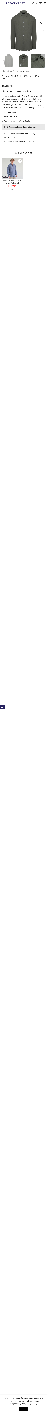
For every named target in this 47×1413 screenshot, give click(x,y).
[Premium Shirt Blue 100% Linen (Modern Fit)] (12, 168)
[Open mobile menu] (3, 3)
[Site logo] (16, 3)
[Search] (34, 3)
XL (12, 189)
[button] (4, 31)
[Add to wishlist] (20, 161)
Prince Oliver (7, 71)
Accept (23, 1409)
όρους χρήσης (31, 1404)
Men (16, 71)
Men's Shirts (25, 71)
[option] (19, 50)
